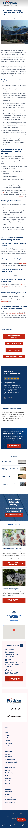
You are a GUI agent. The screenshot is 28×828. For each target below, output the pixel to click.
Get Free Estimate (15, 515)
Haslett (7, 781)
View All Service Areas (15, 678)
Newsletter (8, 746)
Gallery (7, 735)
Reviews (7, 738)
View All (7, 783)
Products (8, 752)
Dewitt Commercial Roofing (14, 336)
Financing (8, 797)
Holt (6, 775)
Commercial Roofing (11, 762)
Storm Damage (10, 759)
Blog (6, 733)
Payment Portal (10, 802)
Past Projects (9, 743)
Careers (7, 741)
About (7, 728)
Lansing (7, 770)
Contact (8, 789)
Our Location (12, 645)
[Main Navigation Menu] (24, 3)
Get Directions (10, 656)
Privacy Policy (8, 814)
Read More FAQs (14, 446)
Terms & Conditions (18, 814)
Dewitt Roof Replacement (14, 356)
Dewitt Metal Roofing (14, 343)
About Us (8, 730)
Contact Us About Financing (13, 600)
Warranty (8, 794)
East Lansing (9, 773)
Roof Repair (8, 757)
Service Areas (10, 768)
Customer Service (11, 799)
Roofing (7, 754)
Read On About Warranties (13, 563)
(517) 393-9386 (11, 673)
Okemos (8, 778)
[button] (14, 630)
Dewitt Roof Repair (14, 350)
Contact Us (8, 791)
